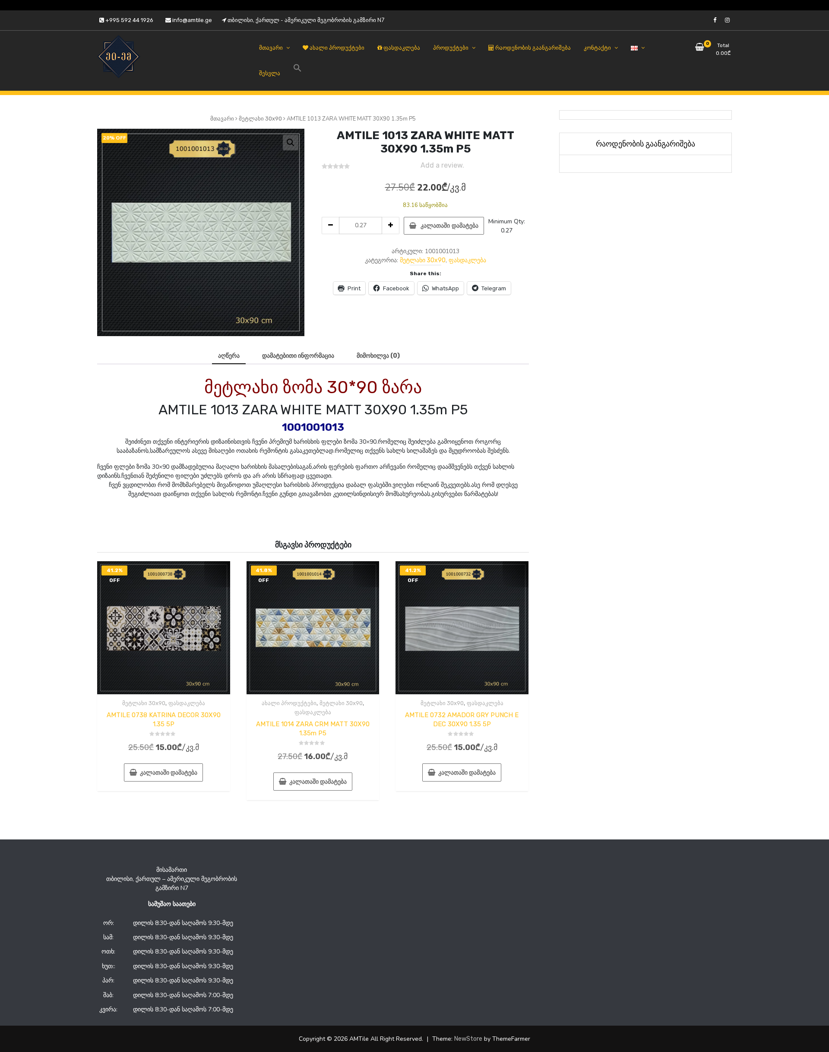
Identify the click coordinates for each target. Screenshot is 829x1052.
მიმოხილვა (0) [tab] (378, 355)
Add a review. (442, 165)
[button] (290, 142)
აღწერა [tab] (229, 355)
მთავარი (222, 118)
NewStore (468, 1038)
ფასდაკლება (467, 260)
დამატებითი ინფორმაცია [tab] (298, 355)
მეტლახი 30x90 (260, 118)
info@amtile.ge (191, 20)
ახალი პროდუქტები (289, 703)
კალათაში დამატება (449, 226)
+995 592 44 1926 (128, 20)
